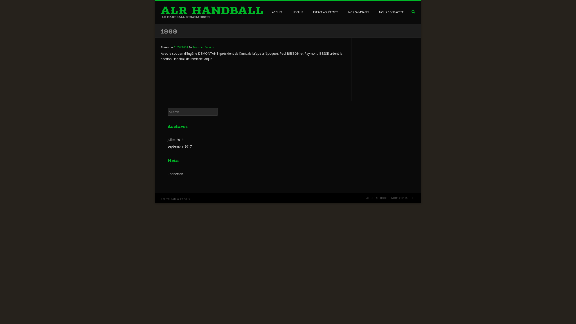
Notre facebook (376, 198)
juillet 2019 (176, 139)
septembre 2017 (180, 146)
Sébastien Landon (203, 47)
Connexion (175, 174)
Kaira (187, 198)
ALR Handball (212, 10)
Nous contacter (402, 198)
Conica (175, 198)
